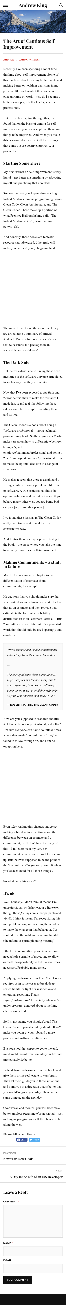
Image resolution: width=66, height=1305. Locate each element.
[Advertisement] (33, 289)
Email (8, 1260)
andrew (8, 59)
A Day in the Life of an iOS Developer (36, 1177)
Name (8, 1243)
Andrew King (33, 5)
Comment (11, 1201)
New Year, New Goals (18, 1159)
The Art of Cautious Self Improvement (28, 44)
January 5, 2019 (29, 59)
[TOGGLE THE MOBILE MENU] (5, 5)
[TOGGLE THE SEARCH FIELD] (60, 5)
